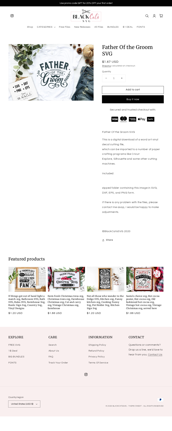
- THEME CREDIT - (135, 406)
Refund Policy (96, 351)
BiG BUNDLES (16, 357)
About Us (54, 351)
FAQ (51, 357)
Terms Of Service (98, 363)
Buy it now (132, 99)
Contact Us (155, 354)
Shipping (106, 66)
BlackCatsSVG (120, 406)
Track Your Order (58, 363)
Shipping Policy (97, 345)
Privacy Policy (97, 357)
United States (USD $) (22, 404)
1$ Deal (12, 351)
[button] (46, 27)
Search (53, 345)
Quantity (106, 71)
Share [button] (109, 240)
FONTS (12, 363)
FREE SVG (14, 345)
